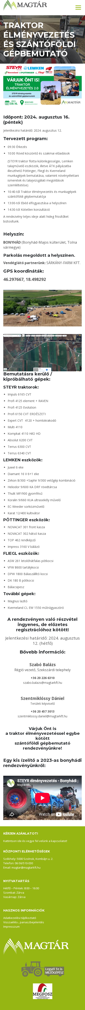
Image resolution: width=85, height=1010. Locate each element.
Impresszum (11, 927)
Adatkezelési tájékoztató (19, 918)
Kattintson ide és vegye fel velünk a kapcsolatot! (35, 841)
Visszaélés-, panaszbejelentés (23, 922)
